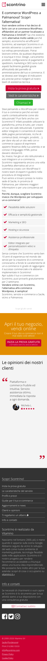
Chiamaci (22, 103)
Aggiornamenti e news (14, 505)
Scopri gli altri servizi (23, 308)
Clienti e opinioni (11, 510)
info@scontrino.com (11, 650)
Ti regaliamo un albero (14, 515)
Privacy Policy (8, 654)
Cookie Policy (7, 658)
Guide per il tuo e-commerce (17, 500)
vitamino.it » (8, 574)
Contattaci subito (24, 606)
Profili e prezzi (9, 495)
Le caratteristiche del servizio (17, 490)
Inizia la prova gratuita (22, 88)
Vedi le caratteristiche (22, 95)
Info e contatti (9, 520)
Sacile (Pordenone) (10, 642)
